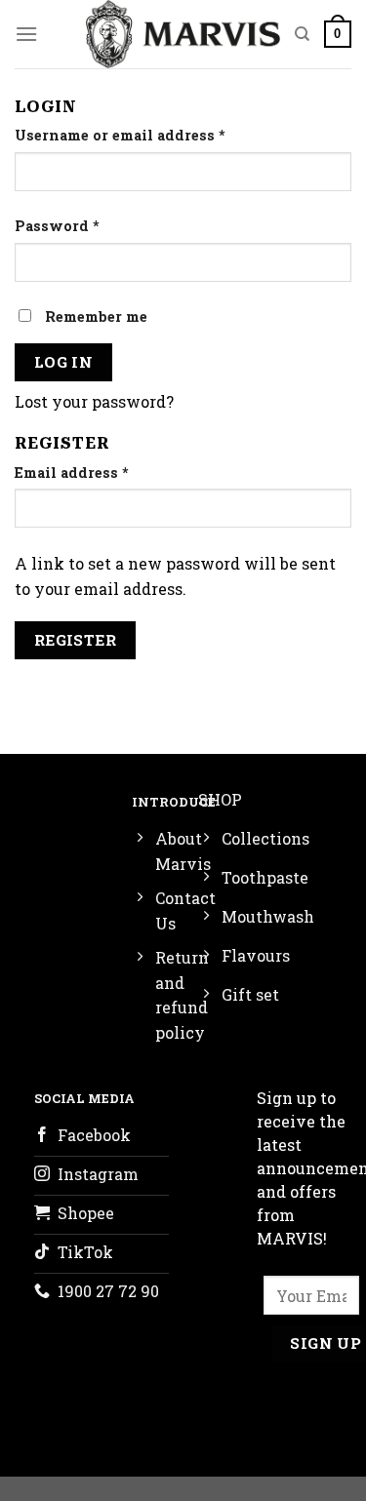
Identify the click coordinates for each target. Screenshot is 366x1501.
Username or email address (120, 135)
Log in (64, 362)
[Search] (302, 34)
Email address (72, 472)
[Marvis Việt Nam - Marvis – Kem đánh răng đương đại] (182, 33)
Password (57, 226)
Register (75, 640)
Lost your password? (94, 401)
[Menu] (26, 34)
